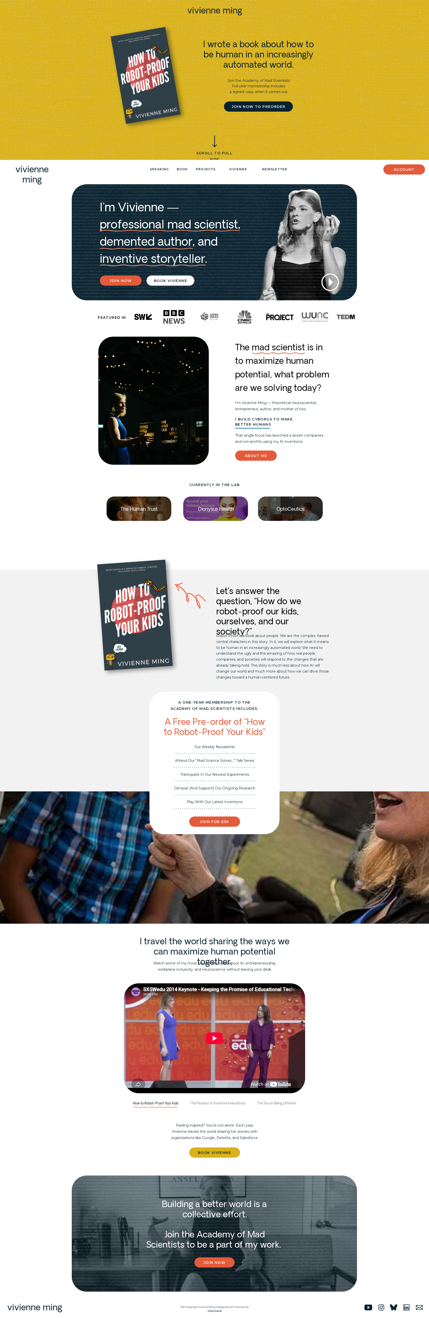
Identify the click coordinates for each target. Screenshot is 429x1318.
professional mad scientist (169, 224)
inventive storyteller (152, 259)
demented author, (147, 242)
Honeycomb (215, 1310)
